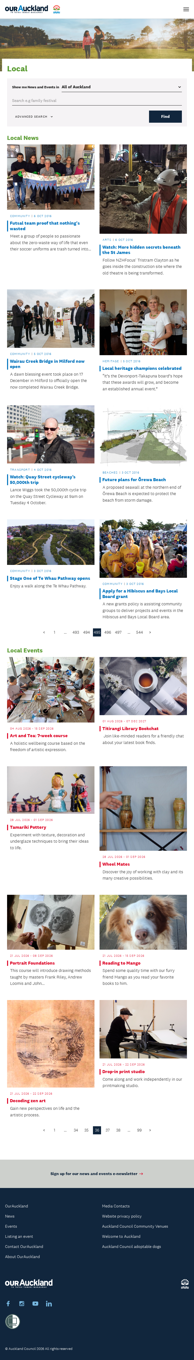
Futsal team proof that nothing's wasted (45, 226)
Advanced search (31, 117)
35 (86, 1130)
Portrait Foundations (32, 963)
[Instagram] (22, 1304)
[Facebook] (8, 1304)
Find (165, 116)
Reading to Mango (121, 963)
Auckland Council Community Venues (135, 1226)
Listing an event (19, 1236)
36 (97, 1130)
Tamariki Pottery (28, 827)
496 (107, 632)
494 (86, 632)
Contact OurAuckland (24, 1246)
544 (139, 632)
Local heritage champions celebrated (142, 368)
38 (118, 1130)
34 (76, 1130)
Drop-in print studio (123, 1071)
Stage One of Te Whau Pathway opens (50, 578)
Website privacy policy (122, 1216)
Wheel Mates (116, 864)
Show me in (35, 87)
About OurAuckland (22, 1256)
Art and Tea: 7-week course (39, 735)
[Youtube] (35, 1304)
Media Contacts (116, 1206)
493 (75, 632)
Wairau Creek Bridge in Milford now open (47, 364)
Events (11, 1226)
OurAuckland (16, 1206)
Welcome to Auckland (121, 1236)
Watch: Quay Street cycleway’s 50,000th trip (43, 479)
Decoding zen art (28, 1100)
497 (118, 632)
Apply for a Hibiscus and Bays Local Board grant (140, 593)
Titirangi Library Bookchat (130, 728)
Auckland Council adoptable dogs (131, 1246)
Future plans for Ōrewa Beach (134, 479)
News (9, 1216)
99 (139, 1130)
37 (108, 1130)
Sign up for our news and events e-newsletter (94, 1173)
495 (97, 632)
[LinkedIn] (49, 1304)
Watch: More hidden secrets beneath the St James (141, 250)
